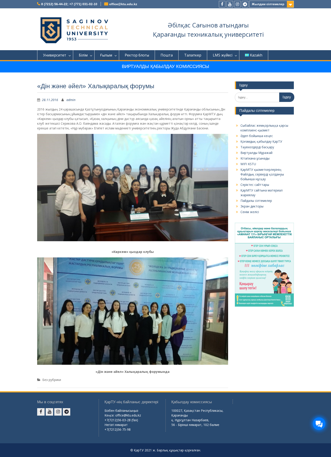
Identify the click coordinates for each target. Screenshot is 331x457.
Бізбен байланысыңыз (121, 410)
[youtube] (230, 4)
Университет (54, 55)
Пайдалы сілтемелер (256, 200)
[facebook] (222, 4)
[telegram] (245, 4)
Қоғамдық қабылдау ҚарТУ (261, 141)
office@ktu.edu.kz (123, 4)
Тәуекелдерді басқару (257, 147)
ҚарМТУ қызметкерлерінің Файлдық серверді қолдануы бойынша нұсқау (262, 174)
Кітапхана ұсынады (255, 158)
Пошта (167, 55)
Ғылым (106, 55)
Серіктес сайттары (254, 184)
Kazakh (256, 55)
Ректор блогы (137, 55)
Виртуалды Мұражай (256, 153)
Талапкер (192, 55)
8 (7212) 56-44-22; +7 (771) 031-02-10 (69, 4)
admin (70, 100)
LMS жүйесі (222, 55)
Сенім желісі (249, 212)
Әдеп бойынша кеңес (256, 136)
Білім (83, 55)
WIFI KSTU (248, 164)
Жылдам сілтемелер (268, 4)
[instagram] (237, 4)
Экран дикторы (251, 206)
